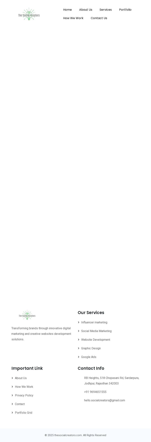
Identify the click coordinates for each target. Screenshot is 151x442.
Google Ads (88, 357)
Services (106, 10)
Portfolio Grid (23, 412)
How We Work (73, 18)
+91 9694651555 (95, 392)
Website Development (95, 339)
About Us (85, 10)
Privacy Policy (24, 395)
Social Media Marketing (96, 331)
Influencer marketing (94, 322)
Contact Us (99, 18)
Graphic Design (91, 348)
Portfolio (125, 10)
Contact (20, 404)
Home (67, 10)
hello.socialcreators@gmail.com (104, 400)
